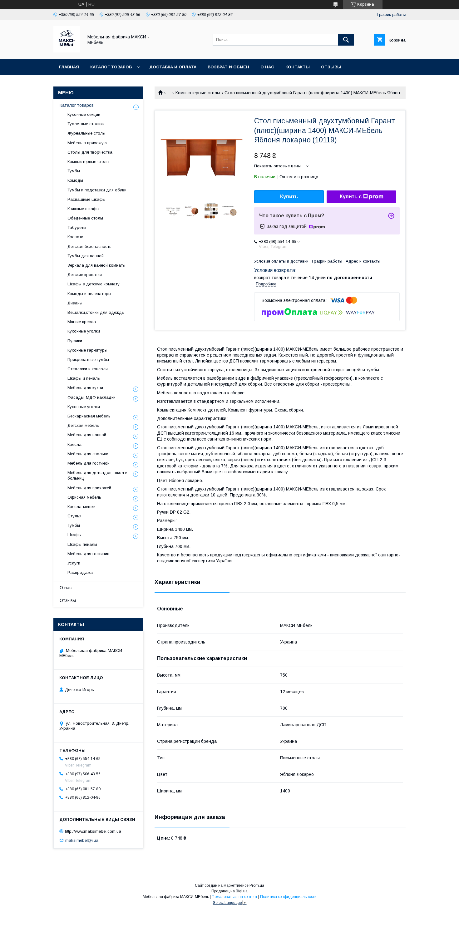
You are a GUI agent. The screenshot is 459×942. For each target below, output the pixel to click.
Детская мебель (83, 425)
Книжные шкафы (83, 208)
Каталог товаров (111, 67)
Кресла (74, 444)
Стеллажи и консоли (87, 369)
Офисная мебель (84, 497)
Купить (289, 196)
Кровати (75, 236)
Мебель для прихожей (89, 488)
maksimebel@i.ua (81, 840)
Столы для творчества (89, 152)
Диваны (74, 303)
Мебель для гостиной (88, 463)
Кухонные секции (83, 114)
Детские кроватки (84, 274)
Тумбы (73, 171)
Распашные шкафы (86, 199)
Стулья (74, 516)
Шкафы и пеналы (84, 378)
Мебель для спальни (87, 453)
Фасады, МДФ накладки (91, 397)
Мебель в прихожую (87, 143)
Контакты (297, 67)
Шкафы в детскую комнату (93, 284)
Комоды (75, 180)
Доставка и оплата (172, 67)
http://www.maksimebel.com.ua (93, 831)
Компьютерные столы (197, 92)
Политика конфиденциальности (288, 897)
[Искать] (346, 40)
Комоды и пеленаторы (89, 293)
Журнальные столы (86, 133)
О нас (267, 67)
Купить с (351, 196)
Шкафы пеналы (82, 544)
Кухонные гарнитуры (87, 350)
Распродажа (80, 572)
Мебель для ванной (86, 434)
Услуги (73, 563)
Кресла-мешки (81, 506)
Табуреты (76, 227)
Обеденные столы (85, 218)
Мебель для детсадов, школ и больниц (97, 475)
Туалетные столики (86, 123)
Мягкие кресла (81, 321)
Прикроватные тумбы (88, 359)
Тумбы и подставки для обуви (96, 190)
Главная (69, 67)
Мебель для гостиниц (88, 553)
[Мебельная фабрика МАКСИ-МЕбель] (66, 50)
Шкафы (74, 534)
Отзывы (331, 67)
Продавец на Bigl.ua (229, 891)
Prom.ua (256, 885)
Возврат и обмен (228, 67)
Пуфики (74, 340)
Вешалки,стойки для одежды (96, 312)
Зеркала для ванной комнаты (96, 265)
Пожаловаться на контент (234, 897)
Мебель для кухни (85, 387)
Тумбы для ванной (85, 256)
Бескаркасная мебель (89, 416)
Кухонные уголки (83, 331)
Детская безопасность (89, 246)
